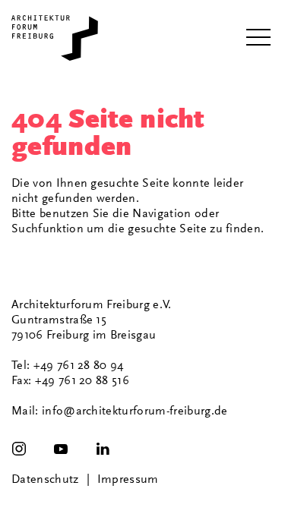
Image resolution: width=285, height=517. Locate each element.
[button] (258, 38)
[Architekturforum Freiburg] (54, 38)
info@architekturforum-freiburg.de (135, 411)
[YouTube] (60, 448)
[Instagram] (19, 448)
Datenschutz (45, 479)
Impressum (128, 479)
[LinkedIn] (102, 448)
